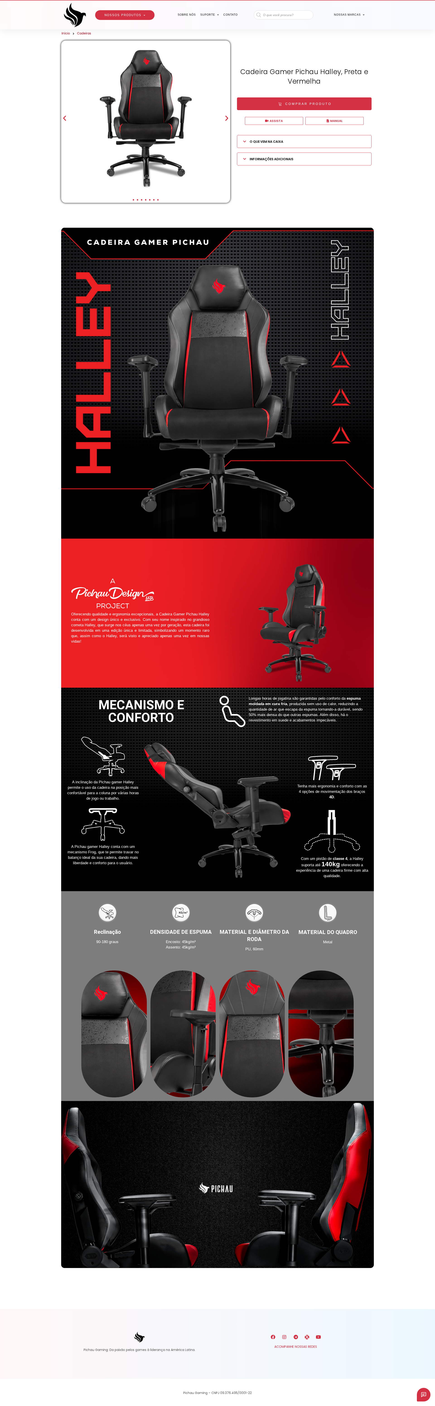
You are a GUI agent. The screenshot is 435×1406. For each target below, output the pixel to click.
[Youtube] (318, 1337)
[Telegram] (295, 1337)
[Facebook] (273, 1337)
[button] (64, 118)
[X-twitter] (307, 1337)
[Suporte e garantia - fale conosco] (423, 1394)
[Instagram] (284, 1337)
